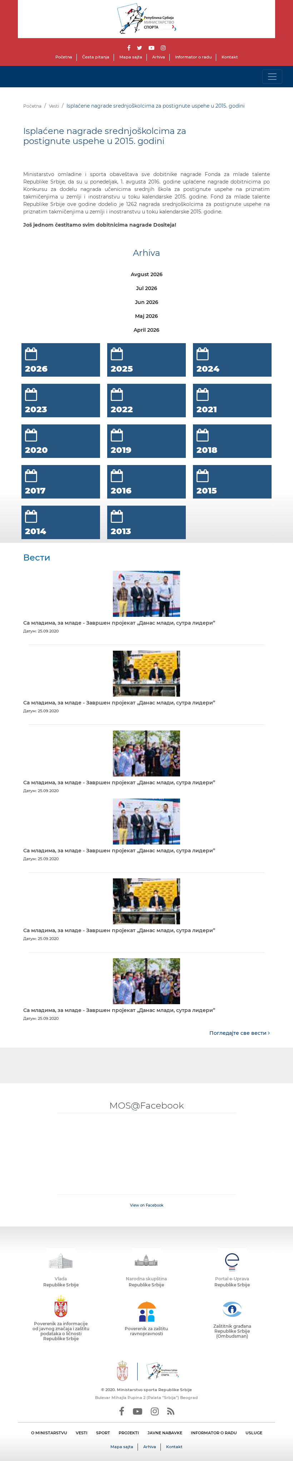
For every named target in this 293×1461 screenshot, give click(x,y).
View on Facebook (146, 1205)
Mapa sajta (130, 57)
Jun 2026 (146, 302)
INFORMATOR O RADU (214, 1432)
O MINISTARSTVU (49, 1432)
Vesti (54, 106)
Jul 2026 (146, 288)
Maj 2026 (146, 316)
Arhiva (158, 57)
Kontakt (230, 57)
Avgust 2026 (147, 274)
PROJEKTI (129, 1432)
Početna (63, 57)
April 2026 (146, 330)
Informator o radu (193, 57)
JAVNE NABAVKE (165, 1432)
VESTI (82, 1432)
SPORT (103, 1432)
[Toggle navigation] (272, 76)
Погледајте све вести (238, 1033)
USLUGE (253, 1432)
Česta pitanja (95, 57)
